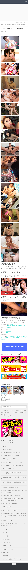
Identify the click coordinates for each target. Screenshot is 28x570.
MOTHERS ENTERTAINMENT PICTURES (16, 325)
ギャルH (5, 532)
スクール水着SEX (7, 536)
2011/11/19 (8, 331)
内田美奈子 (12, 324)
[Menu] (26, 2)
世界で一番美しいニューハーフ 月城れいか (13, 465)
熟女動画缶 (5, 555)
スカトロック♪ (6, 542)
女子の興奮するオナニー (10, 24)
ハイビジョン (11, 23)
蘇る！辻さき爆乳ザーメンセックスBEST (12, 462)
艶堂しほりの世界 (7, 507)
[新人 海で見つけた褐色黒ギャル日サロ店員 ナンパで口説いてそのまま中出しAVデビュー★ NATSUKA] (6, 390)
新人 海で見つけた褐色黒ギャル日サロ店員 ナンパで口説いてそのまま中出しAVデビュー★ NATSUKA (5, 398)
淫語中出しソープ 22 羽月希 (9, 459)
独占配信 (23, 24)
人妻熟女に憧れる (19, 23)
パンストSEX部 (6, 539)
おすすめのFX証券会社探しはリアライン (12, 559)
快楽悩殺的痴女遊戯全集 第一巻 (10, 487)
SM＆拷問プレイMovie (8, 549)
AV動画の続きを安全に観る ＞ (15, 347)
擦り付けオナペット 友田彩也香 (10, 510)
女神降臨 (9, 327)
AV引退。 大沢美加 (7, 520)
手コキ (18, 24)
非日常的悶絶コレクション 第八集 (11, 455)
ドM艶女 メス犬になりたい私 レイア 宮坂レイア (14, 495)
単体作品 (7, 337)
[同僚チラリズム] (18, 390)
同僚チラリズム (17, 394)
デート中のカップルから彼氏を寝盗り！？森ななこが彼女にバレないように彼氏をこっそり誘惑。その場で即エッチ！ (13, 515)
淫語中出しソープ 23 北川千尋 (10, 503)
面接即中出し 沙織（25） (9, 449)
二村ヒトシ (7, 332)
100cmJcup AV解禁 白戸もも (9, 468)
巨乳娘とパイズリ (7, 546)
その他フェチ (4, 23)
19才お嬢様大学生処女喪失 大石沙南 (11, 452)
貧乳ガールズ (6, 552)
